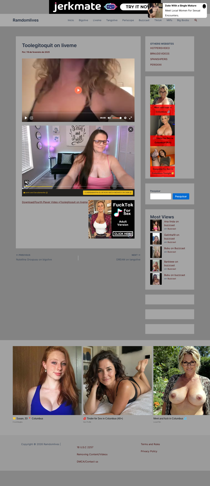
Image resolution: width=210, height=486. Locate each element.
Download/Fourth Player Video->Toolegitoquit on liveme (55, 202)
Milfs (169, 20)
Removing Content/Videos (92, 454)
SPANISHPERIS (158, 59)
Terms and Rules (150, 444)
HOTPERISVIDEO (160, 48)
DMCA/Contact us (87, 461)
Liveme (97, 20)
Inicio (71, 20)
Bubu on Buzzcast (174, 248)
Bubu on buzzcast (174, 275)
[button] (195, 20)
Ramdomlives (26, 20)
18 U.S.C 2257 (85, 447)
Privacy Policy (149, 451)
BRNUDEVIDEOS (159, 53)
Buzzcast (144, 20)
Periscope (128, 20)
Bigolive (83, 20)
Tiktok (158, 20)
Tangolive (111, 20)
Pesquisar (155, 191)
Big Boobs (183, 20)
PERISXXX (156, 64)
